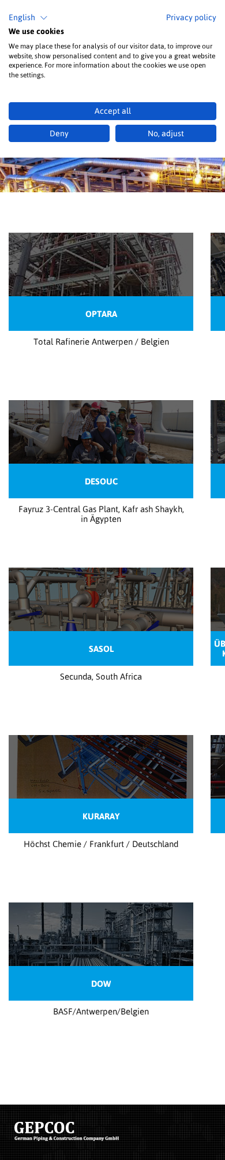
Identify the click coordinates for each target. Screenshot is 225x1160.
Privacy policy (191, 17)
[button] (28, 18)
